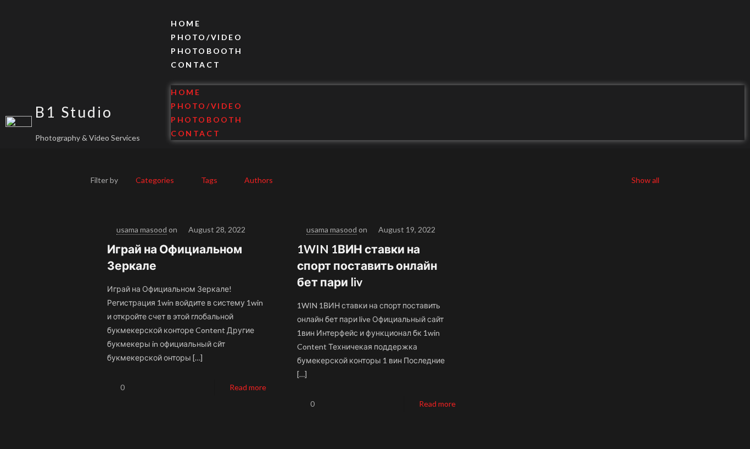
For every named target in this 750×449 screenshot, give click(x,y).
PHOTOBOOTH (207, 51)
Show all (645, 180)
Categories (155, 180)
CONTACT (195, 64)
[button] (458, 78)
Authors (258, 180)
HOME (185, 23)
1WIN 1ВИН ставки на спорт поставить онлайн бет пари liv (367, 265)
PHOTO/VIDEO (207, 37)
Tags (209, 180)
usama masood (141, 229)
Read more (248, 387)
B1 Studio (74, 112)
